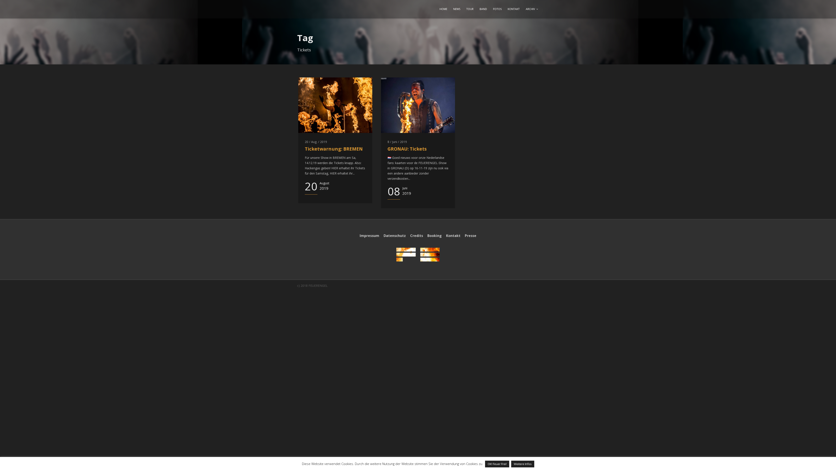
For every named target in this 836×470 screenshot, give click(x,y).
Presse (470, 235)
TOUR (470, 9)
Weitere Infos (523, 464)
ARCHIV (530, 9)
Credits (416, 235)
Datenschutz (395, 235)
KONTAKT (514, 9)
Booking (434, 235)
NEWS (456, 9)
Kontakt (453, 235)
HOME (443, 9)
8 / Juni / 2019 (397, 142)
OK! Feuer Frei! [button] (497, 464)
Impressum (369, 235)
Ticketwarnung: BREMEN (334, 149)
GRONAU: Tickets (407, 149)
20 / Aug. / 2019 (316, 142)
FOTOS (497, 9)
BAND (483, 9)
